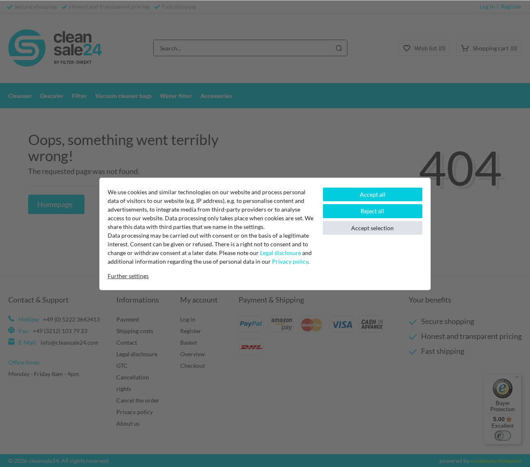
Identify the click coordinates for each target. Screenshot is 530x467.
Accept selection (372, 227)
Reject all (372, 210)
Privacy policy (290, 261)
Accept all (372, 194)
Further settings (128, 275)
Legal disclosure (280, 252)
